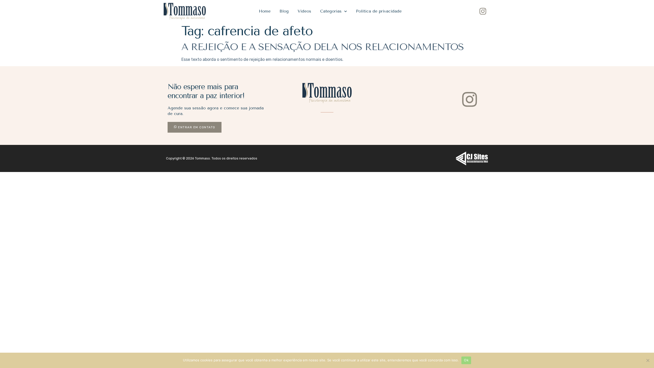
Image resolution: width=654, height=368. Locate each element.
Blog (284, 11)
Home (265, 11)
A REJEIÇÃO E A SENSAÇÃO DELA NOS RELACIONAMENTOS (322, 46)
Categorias (331, 11)
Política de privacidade (379, 11)
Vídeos (304, 11)
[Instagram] (483, 11)
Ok (466, 360)
